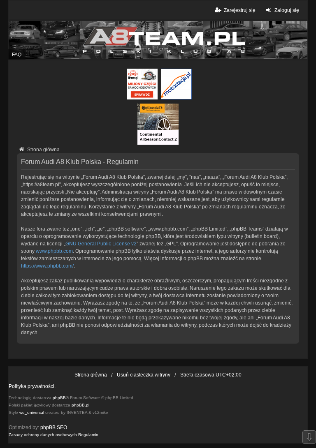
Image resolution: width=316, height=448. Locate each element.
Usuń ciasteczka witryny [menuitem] (143, 375)
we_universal (31, 412)
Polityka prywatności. (32, 386)
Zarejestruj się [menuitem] (239, 10)
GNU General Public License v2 (101, 244)
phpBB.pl (80, 405)
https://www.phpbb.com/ (47, 266)
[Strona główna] (158, 40)
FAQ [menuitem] (16, 55)
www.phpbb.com (54, 251)
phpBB (59, 397)
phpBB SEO (53, 427)
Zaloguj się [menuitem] (286, 10)
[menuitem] (43, 435)
